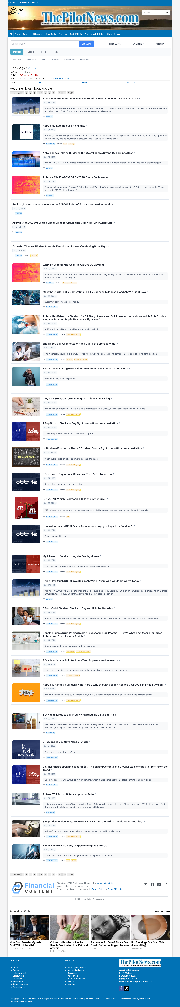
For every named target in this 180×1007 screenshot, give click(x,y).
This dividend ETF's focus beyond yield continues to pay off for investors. (80, 855)
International (69, 59)
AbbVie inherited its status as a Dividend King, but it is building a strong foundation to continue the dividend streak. (99, 694)
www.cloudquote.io (105, 883)
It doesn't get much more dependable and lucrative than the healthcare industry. (83, 831)
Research (130, 82)
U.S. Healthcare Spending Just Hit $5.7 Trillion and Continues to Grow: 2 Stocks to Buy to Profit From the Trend (105, 768)
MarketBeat (50, 144)
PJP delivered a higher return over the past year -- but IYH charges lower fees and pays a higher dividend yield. (98, 510)
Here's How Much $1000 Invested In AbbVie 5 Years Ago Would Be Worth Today (92, 98)
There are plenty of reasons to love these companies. (70, 433)
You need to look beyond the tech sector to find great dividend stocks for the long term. (87, 670)
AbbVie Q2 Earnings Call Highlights (65, 125)
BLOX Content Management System (129, 999)
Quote (41, 82)
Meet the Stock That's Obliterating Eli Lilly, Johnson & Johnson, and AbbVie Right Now (96, 291)
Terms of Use (66, 999)
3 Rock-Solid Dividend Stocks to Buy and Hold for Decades (79, 608)
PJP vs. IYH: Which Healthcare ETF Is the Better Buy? (75, 498)
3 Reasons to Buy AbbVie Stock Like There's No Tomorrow (79, 474)
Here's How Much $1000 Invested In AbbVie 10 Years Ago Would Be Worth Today (92, 580)
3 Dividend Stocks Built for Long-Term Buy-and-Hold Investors (82, 660)
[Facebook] (152, 888)
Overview (31, 59)
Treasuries (84, 59)
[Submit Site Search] (167, 12)
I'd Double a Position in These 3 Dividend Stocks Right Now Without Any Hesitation (94, 448)
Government (71, 651)
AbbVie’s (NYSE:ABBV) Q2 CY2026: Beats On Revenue (75, 177)
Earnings (71, 144)
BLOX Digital (152, 999)
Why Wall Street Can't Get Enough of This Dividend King (77, 398)
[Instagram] (165, 888)
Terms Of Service (115, 889)
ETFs (43, 51)
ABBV (32, 68)
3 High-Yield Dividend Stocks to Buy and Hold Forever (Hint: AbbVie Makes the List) (94, 821)
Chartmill (19, 213)
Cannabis (34, 255)
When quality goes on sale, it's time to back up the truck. (72, 459)
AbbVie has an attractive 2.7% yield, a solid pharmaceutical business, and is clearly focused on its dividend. (95, 408)
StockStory (49, 195)
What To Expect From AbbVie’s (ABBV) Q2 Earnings (73, 264)
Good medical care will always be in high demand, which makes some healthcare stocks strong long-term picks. (98, 780)
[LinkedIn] (159, 888)
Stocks (31, 51)
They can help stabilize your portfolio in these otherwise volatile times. (78, 566)
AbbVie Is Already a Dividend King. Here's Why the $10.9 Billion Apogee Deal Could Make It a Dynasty (104, 684)
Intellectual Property (73, 334)
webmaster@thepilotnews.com (139, 981)
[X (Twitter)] (146, 888)
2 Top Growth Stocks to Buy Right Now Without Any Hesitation (82, 423)
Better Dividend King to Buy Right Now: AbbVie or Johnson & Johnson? (86, 368)
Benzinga (49, 116)
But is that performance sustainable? (62, 302)
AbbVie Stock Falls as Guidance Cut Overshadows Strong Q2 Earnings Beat (89, 152)
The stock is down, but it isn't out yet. (63, 752)
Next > (70, 93)
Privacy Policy (98, 889)
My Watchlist (138, 43)
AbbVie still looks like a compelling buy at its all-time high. (72, 329)
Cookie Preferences (24, 1001)
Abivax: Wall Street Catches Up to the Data (69, 794)
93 (60, 93)
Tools (55, 51)
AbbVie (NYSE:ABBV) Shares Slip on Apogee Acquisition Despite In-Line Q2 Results (63, 222)
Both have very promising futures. (61, 378)
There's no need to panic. (57, 536)
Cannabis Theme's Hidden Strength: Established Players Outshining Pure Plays (61, 246)
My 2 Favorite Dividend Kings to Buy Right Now (72, 556)
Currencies (54, 59)
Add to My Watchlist (61, 78)
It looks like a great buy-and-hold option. (64, 484)
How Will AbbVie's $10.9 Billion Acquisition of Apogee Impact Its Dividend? (89, 526)
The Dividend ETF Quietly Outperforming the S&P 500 (76, 845)
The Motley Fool (51, 307)
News (42, 59)
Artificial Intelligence (69, 283)
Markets (17, 51)
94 (64, 93)
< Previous (15, 93)
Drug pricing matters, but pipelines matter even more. (70, 646)
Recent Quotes (114, 43)
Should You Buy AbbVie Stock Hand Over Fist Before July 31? (80, 343)
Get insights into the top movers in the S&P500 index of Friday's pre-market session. (64, 204)
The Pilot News (30, 999)
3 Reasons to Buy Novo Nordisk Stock (66, 741)
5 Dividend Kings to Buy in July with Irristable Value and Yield (81, 714)
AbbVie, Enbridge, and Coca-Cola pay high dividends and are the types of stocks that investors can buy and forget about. (103, 618)
